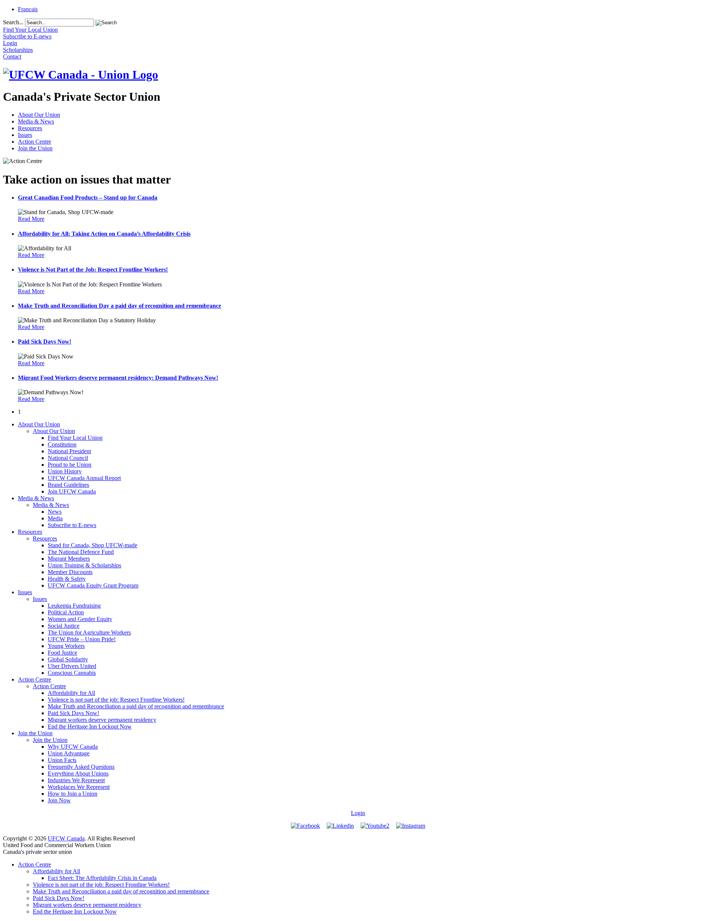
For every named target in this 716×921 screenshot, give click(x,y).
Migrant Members (69, 558)
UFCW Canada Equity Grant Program (93, 585)
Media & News (36, 121)
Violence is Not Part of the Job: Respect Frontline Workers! (93, 269)
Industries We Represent (76, 780)
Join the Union (35, 148)
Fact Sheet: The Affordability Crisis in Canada (102, 878)
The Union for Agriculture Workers (89, 632)
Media (55, 518)
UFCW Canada (66, 838)
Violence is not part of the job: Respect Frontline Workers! (116, 699)
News (55, 511)
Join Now (59, 800)
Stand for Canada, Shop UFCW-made (92, 545)
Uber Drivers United (72, 666)
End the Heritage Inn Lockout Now (90, 726)
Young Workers (66, 646)
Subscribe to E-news (72, 525)
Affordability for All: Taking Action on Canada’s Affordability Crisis (104, 234)
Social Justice (63, 626)
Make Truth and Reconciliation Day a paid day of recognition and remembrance (119, 306)
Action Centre (34, 141)
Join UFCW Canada (72, 491)
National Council (68, 458)
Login (358, 813)
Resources (30, 128)
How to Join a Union (72, 793)
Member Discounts (70, 572)
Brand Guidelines (68, 485)
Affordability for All (71, 693)
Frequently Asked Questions (81, 767)
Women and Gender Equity (80, 619)
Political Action (66, 612)
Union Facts (62, 760)
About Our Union (39, 115)
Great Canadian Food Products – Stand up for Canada (87, 197)
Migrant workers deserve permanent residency (102, 720)
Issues (25, 135)
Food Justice (62, 652)
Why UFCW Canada (73, 746)
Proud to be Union (69, 464)
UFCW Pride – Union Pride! (82, 639)
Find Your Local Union (75, 438)
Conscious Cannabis (72, 673)
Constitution (62, 444)
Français (28, 9)
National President (69, 451)
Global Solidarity (68, 659)
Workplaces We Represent (79, 787)
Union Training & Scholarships (84, 565)
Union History (65, 471)
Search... (13, 22)
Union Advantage (69, 753)
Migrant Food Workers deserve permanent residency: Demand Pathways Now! (118, 378)
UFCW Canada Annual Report (84, 478)
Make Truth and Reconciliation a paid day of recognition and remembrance (136, 706)
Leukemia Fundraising (74, 605)
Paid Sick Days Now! (44, 341)
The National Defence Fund (81, 552)
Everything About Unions (78, 773)
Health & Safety (67, 579)
